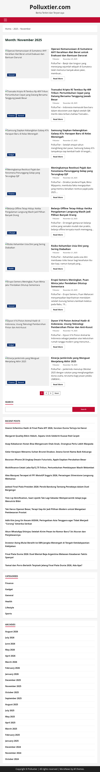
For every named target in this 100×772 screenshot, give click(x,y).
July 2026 (9, 637)
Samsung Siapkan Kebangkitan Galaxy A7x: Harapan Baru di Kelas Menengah (27, 143)
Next (57, 393)
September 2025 (13, 698)
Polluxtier (56, 59)
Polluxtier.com (50, 7)
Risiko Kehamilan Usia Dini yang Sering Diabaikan (27, 257)
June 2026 (10, 643)
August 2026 (11, 631)
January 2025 (12, 740)
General (11, 75)
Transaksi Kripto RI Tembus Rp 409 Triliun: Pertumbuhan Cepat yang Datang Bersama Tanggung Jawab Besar (27, 104)
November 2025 (13, 686)
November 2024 (13, 753)
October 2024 (12, 759)
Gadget (11, 155)
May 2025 (10, 716)
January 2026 (12, 674)
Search (9, 402)
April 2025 (10, 722)
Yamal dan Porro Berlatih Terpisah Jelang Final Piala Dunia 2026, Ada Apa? (43, 565)
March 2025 (11, 728)
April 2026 (10, 655)
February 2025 (12, 734)
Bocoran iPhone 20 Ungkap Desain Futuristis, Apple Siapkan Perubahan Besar (45, 459)
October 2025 (12, 692)
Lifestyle (11, 233)
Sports (8, 613)
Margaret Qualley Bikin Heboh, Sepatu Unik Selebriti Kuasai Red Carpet (42, 435)
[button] (5, 20)
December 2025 (13, 680)
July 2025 (9, 710)
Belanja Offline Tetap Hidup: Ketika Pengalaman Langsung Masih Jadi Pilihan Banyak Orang (27, 221)
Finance (11, 115)
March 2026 (11, 662)
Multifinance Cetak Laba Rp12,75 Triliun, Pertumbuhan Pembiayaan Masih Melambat (49, 467)
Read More (59, 79)
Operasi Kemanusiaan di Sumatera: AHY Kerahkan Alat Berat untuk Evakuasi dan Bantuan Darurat (27, 63)
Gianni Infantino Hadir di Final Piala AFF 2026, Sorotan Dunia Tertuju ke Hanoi (46, 428)
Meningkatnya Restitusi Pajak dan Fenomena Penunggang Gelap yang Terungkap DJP (27, 182)
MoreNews (65, 769)
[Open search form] (96, 19)
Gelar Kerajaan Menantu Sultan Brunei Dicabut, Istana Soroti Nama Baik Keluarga (48, 451)
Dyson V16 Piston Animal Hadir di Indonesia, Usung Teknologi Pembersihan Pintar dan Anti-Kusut (27, 333)
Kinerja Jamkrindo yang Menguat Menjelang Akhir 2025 (27, 371)
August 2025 (11, 704)
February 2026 (12, 668)
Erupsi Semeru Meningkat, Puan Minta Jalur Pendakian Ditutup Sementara (27, 294)
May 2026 (10, 649)
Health (11, 268)
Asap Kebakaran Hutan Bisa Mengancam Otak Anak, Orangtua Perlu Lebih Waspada (49, 443)
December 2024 (13, 747)
